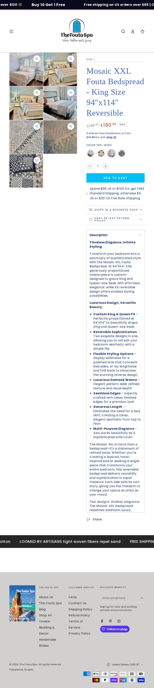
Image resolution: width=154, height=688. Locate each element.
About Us (46, 597)
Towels (44, 621)
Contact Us (77, 603)
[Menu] (11, 31)
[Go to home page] (77, 31)
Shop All (45, 615)
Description (98, 235)
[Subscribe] (142, 598)
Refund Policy (79, 615)
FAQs (73, 597)
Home (89, 59)
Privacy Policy (79, 633)
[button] (123, 31)
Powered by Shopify (21, 669)
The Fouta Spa (29, 664)
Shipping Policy (80, 609)
